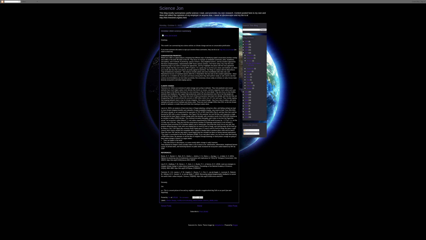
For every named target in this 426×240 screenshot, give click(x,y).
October (249, 61)
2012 (246, 117)
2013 (246, 114)
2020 (246, 94)
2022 (246, 53)
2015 (246, 109)
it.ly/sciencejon (229, 49)
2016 (246, 106)
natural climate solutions (201, 200)
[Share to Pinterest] (202, 197)
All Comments (250, 133)
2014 (246, 111)
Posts (247, 130)
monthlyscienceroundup (184, 200)
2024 (246, 47)
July (248, 74)
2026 (246, 41)
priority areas (213, 200)
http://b (222, 49)
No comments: (185, 197)
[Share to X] (198, 197)
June (248, 77)
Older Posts (232, 206)
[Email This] (193, 197)
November (250, 58)
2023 (246, 50)
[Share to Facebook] (200, 197)
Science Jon (171, 8)
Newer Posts (166, 206)
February (250, 85)
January (249, 88)
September (250, 68)
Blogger (235, 225)
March (249, 83)
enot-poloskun (219, 225)
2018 (246, 100)
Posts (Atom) (203, 211)
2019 (246, 97)
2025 (246, 44)
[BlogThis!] (195, 197)
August (249, 71)
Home (199, 206)
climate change (171, 200)
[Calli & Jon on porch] (169, 35)
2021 (246, 92)
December (250, 55)
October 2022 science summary (176, 31)
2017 (246, 103)
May (248, 80)
